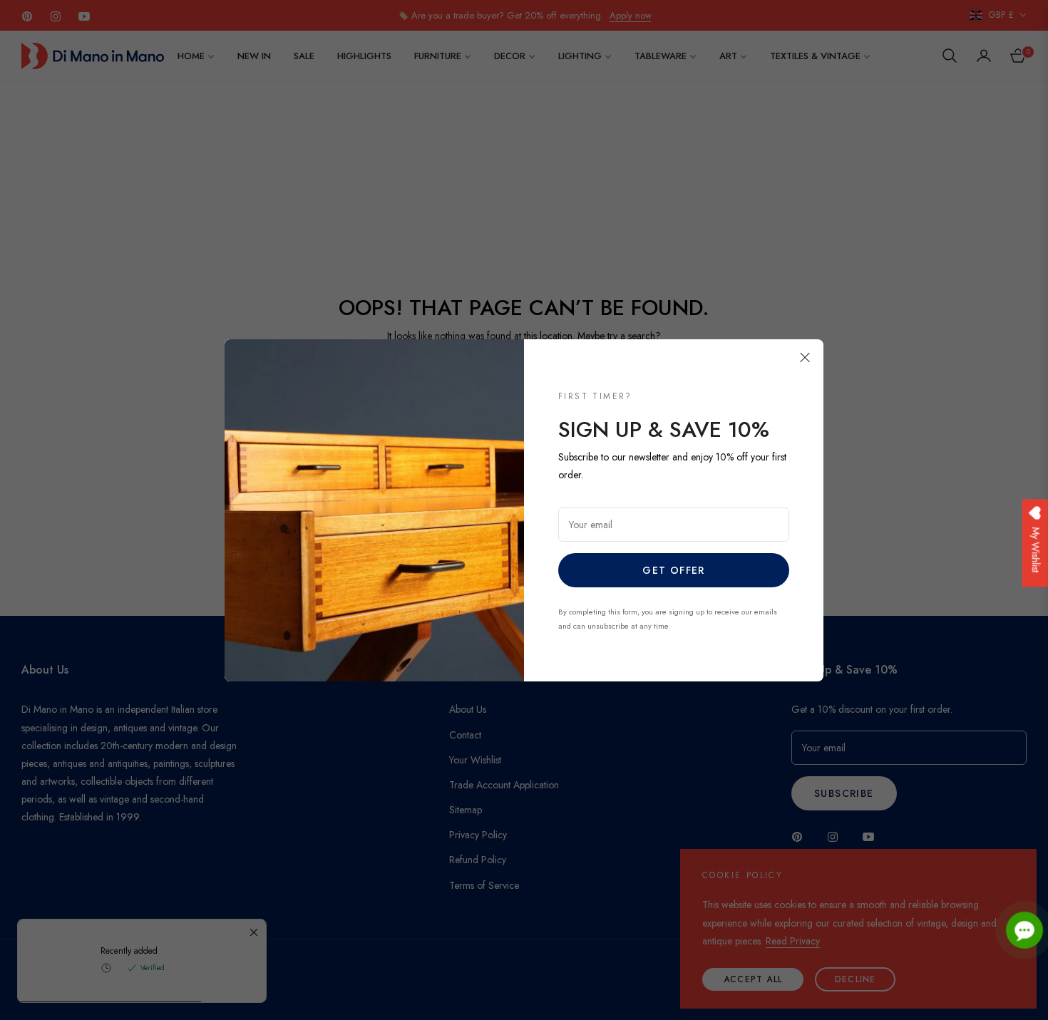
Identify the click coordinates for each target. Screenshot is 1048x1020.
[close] (805, 358)
